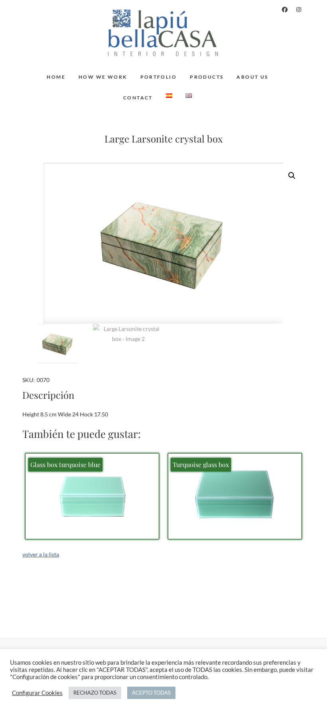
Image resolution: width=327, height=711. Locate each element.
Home (56, 77)
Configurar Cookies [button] (37, 692)
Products (206, 77)
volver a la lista (40, 554)
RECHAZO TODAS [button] (94, 692)
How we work (103, 77)
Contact (138, 98)
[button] (292, 175)
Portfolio (158, 77)
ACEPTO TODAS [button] (151, 692)
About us (252, 77)
